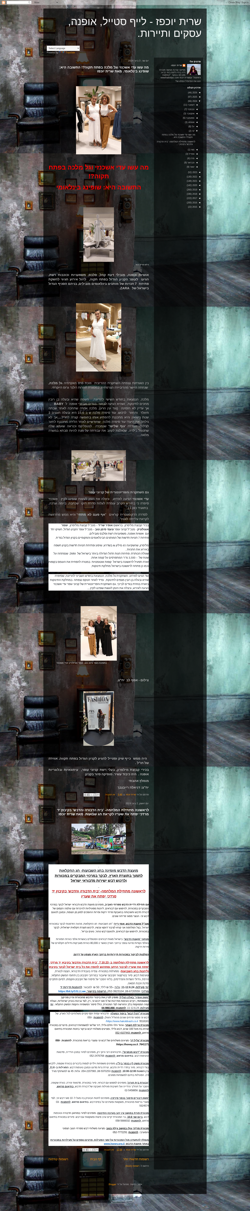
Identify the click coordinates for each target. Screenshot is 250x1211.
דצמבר (190, 105)
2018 (194, 194)
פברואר (190, 162)
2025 (194, 97)
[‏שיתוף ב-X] (91, 795)
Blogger (112, 1184)
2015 (194, 207)
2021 (194, 181)
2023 (194, 172)
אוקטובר (190, 113)
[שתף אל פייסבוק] (88, 795)
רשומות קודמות (58, 1159)
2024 (194, 101)
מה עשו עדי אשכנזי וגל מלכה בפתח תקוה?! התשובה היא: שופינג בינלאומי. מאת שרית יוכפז (104, 69)
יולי (192, 126)
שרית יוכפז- (176, 65)
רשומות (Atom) (132, 1166)
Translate (70, 52)
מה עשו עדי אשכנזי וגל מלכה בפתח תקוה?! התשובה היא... (178, 136)
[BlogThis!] (95, 795)
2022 (194, 176)
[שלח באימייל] (98, 795)
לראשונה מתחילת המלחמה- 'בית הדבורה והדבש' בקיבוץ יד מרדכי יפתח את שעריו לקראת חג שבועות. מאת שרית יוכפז (103, 812)
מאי (192, 149)
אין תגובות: (109, 794)
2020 (194, 185)
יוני (192, 131)
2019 (194, 189)
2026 (194, 92)
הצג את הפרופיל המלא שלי (188, 81)
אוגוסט (190, 122)
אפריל (191, 154)
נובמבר (190, 109)
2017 (194, 198)
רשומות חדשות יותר (136, 1159)
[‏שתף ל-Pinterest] (85, 795)
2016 (194, 202)
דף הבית (95, 1159)
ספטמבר (189, 118)
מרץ (192, 158)
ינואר (191, 167)
